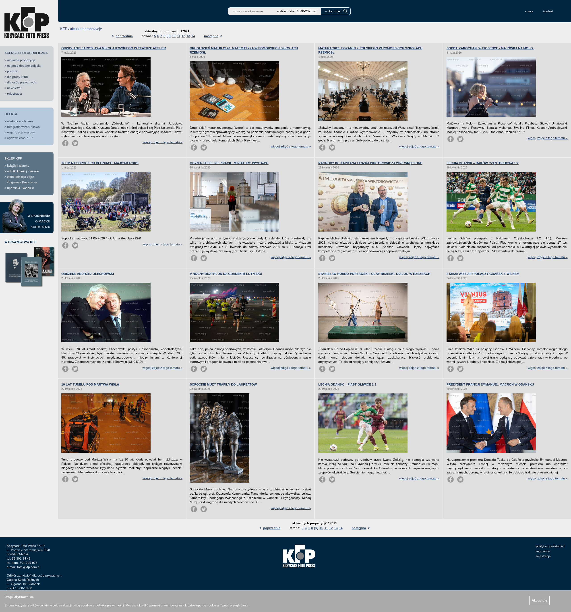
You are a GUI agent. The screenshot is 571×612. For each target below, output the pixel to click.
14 (193, 36)
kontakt (548, 11)
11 (178, 36)
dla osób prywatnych (21, 82)
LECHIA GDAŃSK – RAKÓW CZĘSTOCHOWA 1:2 (483, 163)
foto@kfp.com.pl (28, 567)
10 (174, 36)
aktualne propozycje (21, 60)
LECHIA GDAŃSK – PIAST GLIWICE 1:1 (347, 384)
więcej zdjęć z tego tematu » (162, 142)
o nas (529, 11)
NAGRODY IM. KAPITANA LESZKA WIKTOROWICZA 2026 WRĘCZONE (370, 163)
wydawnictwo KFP (20, 138)
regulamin (543, 551)
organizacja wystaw (21, 132)
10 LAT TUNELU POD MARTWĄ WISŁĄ (90, 384)
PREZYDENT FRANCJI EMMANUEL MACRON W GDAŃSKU (490, 384)
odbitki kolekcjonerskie (23, 171)
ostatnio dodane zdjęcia (24, 65)
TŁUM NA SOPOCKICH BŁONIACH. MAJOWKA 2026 (100, 163)
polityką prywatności (109, 605)
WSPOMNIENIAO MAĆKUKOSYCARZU (39, 221)
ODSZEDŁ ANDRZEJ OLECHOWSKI (87, 274)
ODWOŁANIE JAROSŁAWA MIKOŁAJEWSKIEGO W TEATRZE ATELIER (113, 48)
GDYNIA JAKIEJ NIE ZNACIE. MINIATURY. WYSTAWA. (229, 163)
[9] (169, 36)
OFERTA (10, 114)
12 (183, 36)
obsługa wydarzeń (20, 121)
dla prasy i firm (17, 77)
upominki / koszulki (20, 188)
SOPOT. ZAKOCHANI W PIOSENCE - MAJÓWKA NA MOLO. (490, 48)
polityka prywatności (550, 546)
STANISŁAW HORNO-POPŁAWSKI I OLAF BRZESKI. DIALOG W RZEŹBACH (374, 274)
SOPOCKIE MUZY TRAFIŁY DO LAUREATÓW (223, 384)
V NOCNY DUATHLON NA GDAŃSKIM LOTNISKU (226, 274)
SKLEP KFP (13, 158)
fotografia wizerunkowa (23, 127)
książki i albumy (18, 165)
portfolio (13, 71)
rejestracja (14, 93)
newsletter (14, 88)
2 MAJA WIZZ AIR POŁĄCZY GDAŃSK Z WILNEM (483, 274)
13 (188, 36)
